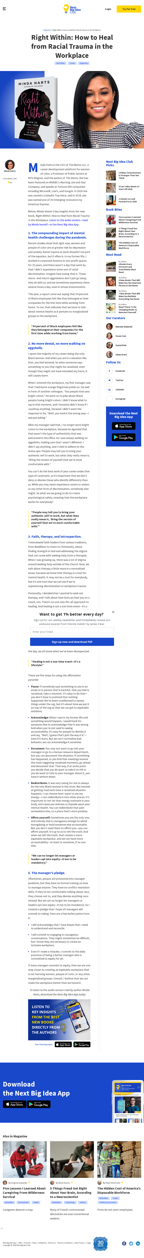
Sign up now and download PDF (72, 642)
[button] (72, 614)
